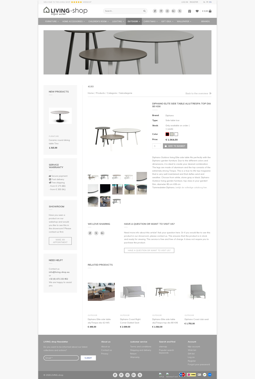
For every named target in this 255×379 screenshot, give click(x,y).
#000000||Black (167, 134)
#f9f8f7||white (176, 134)
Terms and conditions (140, 346)
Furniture (51, 21)
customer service (138, 341)
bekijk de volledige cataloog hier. (191, 187)
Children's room (97, 21)
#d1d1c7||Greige (172, 134)
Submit (88, 358)
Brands (205, 21)
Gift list (191, 353)
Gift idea (166, 21)
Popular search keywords (166, 351)
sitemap (163, 346)
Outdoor (133, 21)
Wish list (192, 350)
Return (133, 353)
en (210, 2)
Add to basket (176, 146)
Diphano (170, 115)
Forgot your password (199, 364)
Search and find (167, 341)
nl (204, 2)
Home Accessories (72, 21)
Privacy (104, 353)
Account (192, 341)
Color (155, 134)
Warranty (134, 357)
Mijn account (194, 346)
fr (207, 2)
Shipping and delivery (140, 350)
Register (194, 2)
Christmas (150, 21)
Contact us (106, 350)
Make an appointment (60, 241)
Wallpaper (183, 21)
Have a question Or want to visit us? (149, 250)
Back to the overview (196, 93)
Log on (185, 2)
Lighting (117, 21)
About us (105, 341)
